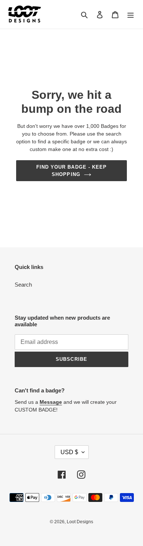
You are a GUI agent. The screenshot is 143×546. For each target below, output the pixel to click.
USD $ (69, 452)
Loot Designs (80, 521)
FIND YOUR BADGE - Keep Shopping (71, 170)
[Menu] (130, 14)
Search (23, 284)
